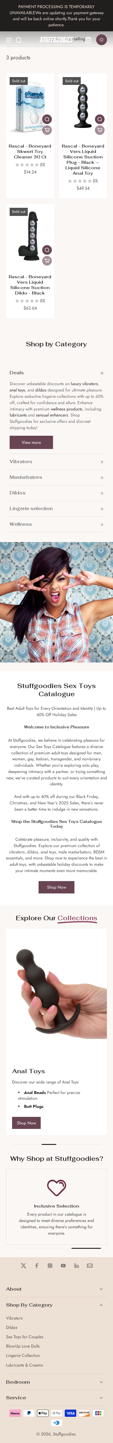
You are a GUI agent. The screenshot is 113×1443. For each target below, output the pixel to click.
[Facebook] (36, 1265)
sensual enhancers (52, 415)
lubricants (18, 415)
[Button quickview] (47, 119)
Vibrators (14, 1318)
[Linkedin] (76, 1265)
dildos (40, 390)
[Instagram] (50, 1265)
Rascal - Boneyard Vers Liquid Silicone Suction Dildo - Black (30, 285)
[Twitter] (23, 1265)
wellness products (66, 409)
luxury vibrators (84, 384)
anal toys (17, 390)
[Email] (89, 1265)
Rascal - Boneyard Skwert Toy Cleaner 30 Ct (30, 151)
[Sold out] (47, 130)
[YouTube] (63, 1265)
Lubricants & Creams (24, 1365)
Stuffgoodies (64, 1434)
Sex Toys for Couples (24, 1337)
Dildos (11, 1327)
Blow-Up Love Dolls (23, 1346)
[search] (18, 40)
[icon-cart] (88, 40)
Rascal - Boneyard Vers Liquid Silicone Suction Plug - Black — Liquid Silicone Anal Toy (83, 159)
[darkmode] (101, 39)
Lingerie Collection (23, 1355)
